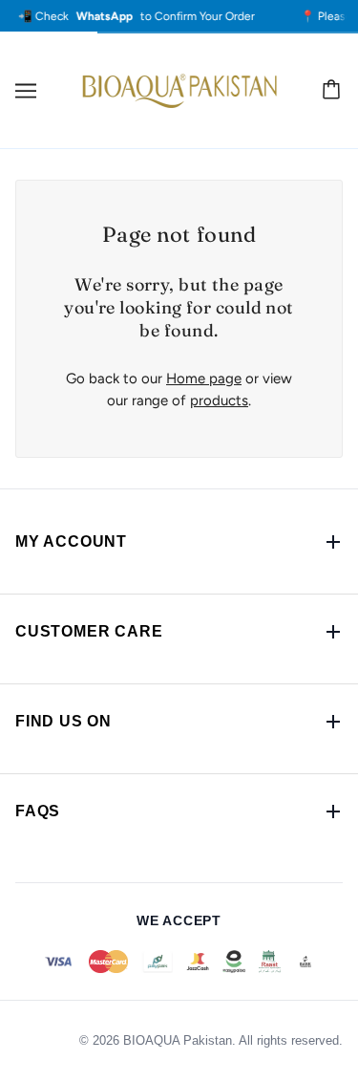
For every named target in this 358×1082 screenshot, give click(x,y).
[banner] (179, 89)
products (219, 400)
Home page (204, 378)
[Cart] (334, 90)
